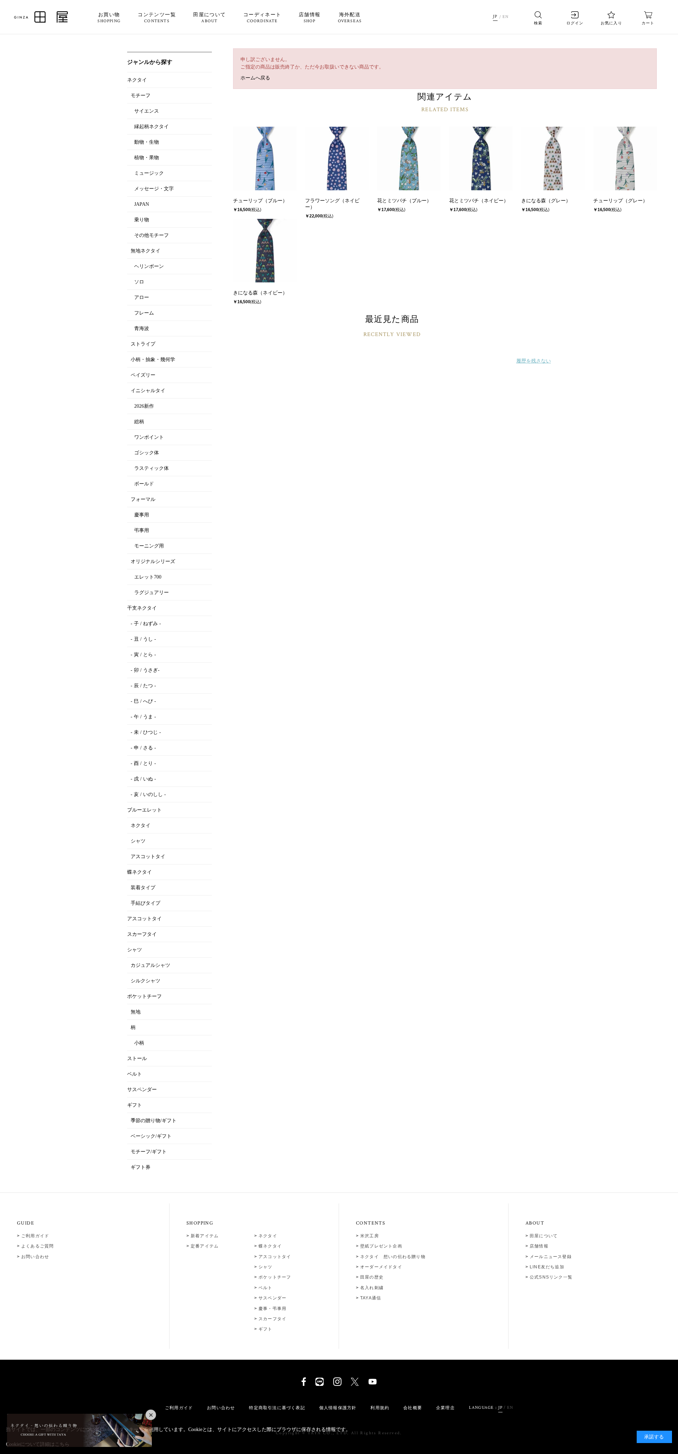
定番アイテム (205, 1246)
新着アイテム (205, 1235)
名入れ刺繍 (371, 1287)
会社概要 (412, 1407)
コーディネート (262, 18)
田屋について (209, 18)
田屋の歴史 (371, 1277)
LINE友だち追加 (547, 1266)
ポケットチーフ (274, 1277)
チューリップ (248, 200)
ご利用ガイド (35, 1235)
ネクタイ (267, 1235)
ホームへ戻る (255, 77)
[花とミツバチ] (409, 158)
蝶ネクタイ (270, 1246)
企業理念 (445, 1407)
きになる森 (533, 200)
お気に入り (611, 23)
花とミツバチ (392, 200)
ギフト (265, 1329)
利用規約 (379, 1407)
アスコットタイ (274, 1256)
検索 (538, 23)
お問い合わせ (35, 1256)
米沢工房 (369, 1235)
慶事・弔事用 (272, 1308)
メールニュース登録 (551, 1256)
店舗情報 (310, 18)
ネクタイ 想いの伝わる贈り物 (393, 1256)
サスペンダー (272, 1298)
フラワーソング (322, 200)
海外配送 (350, 18)
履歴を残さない (533, 361)
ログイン (574, 23)
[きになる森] (553, 158)
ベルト (265, 1287)
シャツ (265, 1266)
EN (505, 16)
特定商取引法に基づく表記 (277, 1407)
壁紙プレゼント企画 (381, 1246)
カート (648, 23)
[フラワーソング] (337, 158)
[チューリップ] (265, 158)
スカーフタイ (272, 1318)
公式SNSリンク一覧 (551, 1277)
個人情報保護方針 (338, 1407)
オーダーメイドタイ (381, 1266)
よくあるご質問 (37, 1246)
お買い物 (108, 18)
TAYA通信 (370, 1298)
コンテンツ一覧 (157, 18)
